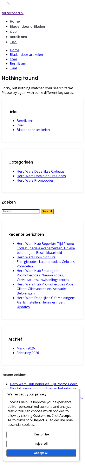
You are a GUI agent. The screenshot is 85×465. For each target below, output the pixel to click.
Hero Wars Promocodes (35, 180)
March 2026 (26, 348)
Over (14, 31)
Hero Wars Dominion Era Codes (41, 176)
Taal (13, 42)
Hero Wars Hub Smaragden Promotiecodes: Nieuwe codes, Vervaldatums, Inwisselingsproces (43, 275)
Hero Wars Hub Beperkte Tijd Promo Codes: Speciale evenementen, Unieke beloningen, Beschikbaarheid (46, 248)
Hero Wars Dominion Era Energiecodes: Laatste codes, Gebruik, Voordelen (46, 261)
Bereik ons (18, 36)
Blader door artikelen (27, 26)
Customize (41, 434)
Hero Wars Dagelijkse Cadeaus (40, 171)
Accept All (41, 453)
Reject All (41, 444)
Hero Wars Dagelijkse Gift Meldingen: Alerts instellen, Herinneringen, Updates (46, 302)
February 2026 (28, 352)
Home (15, 21)
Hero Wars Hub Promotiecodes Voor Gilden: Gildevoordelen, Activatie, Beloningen (45, 288)
